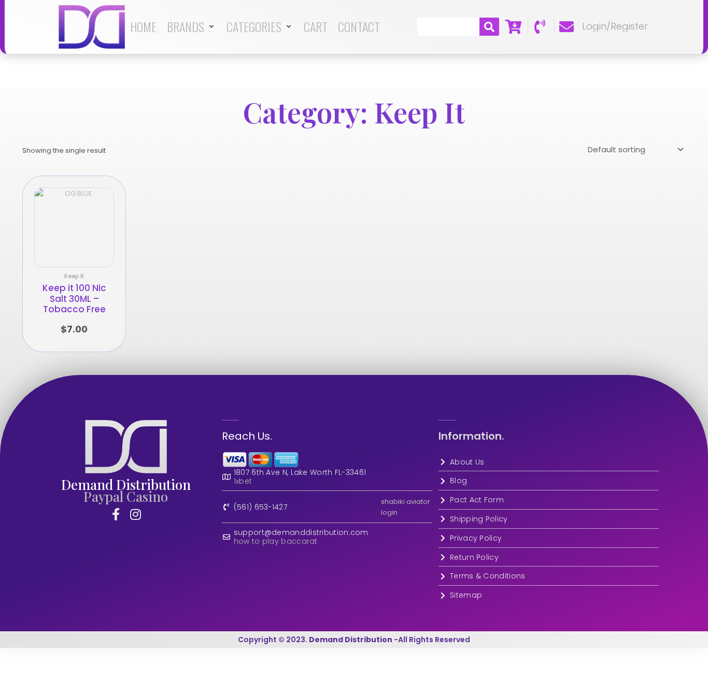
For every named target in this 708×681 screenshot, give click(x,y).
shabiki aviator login (405, 507)
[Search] (489, 27)
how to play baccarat (276, 541)
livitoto (240, 658)
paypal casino (125, 496)
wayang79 (81, 658)
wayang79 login (127, 658)
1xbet (243, 481)
